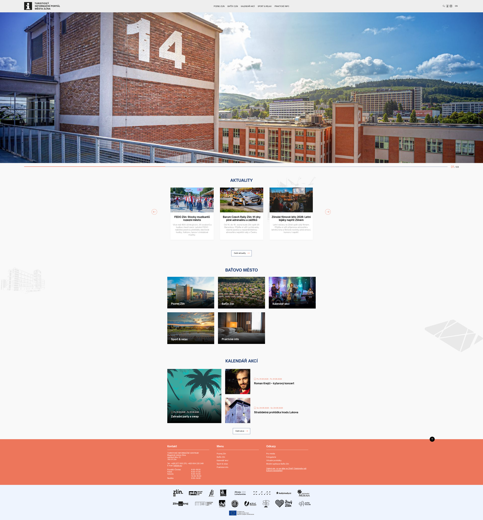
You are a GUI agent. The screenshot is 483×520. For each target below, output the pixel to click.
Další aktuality (240, 253)
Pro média (270, 454)
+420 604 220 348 (196, 463)
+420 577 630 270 (179, 463)
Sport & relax (265, 6)
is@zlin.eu (177, 465)
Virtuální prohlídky (273, 460)
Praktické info (282, 6)
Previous (25, 72)
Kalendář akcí (248, 6)
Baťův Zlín (233, 6)
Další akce (240, 431)
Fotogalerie (271, 457)
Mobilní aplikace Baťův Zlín (277, 464)
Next (448, 72)
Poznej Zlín (219, 6)
